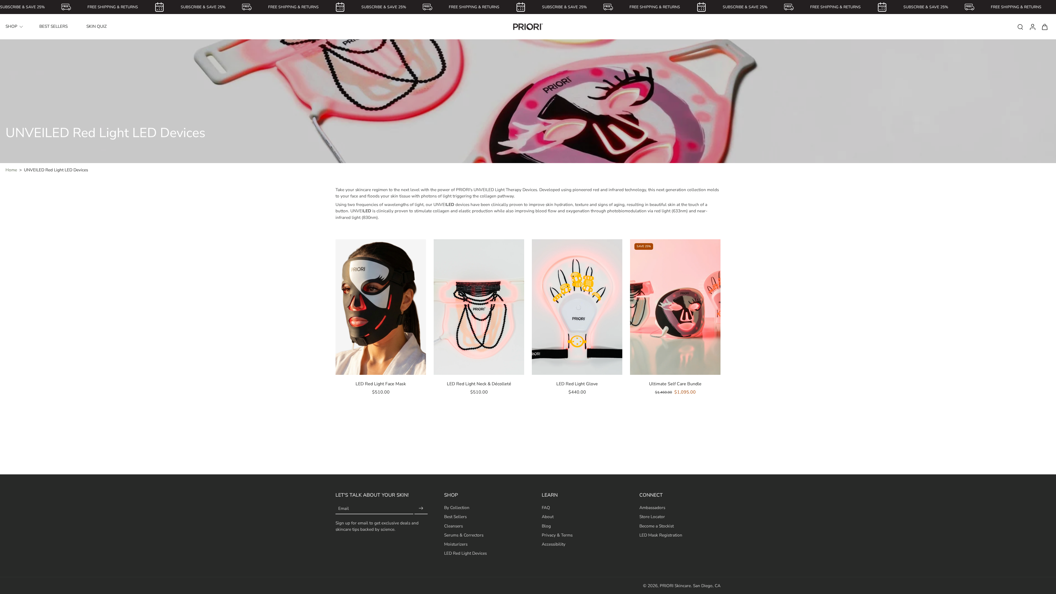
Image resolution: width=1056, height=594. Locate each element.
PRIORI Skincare (675, 585)
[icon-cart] (1044, 27)
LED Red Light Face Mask (381, 384)
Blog (546, 526)
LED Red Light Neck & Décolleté (479, 384)
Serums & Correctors (463, 535)
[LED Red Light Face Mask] (381, 307)
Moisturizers (456, 544)
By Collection (456, 507)
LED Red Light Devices (465, 553)
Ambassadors (652, 507)
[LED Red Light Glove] (577, 307)
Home (11, 170)
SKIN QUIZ (96, 26)
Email (343, 508)
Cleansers (453, 526)
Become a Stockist (656, 526)
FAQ (546, 507)
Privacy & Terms (557, 535)
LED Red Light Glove (577, 384)
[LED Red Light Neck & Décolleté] (479, 307)
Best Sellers (455, 516)
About (548, 516)
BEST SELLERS (53, 26)
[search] (1020, 26)
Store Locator (652, 516)
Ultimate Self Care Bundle (675, 384)
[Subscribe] (421, 508)
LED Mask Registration (660, 535)
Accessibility (553, 544)
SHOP (11, 26)
